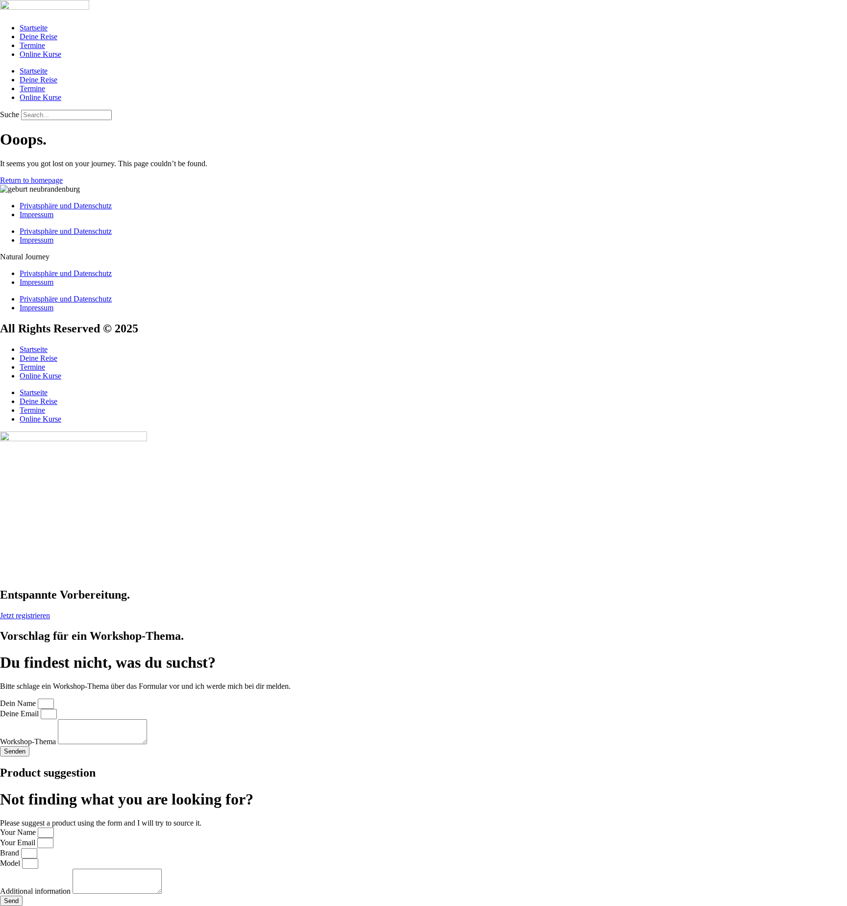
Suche (9, 114)
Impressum (36, 214)
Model (11, 863)
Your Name (19, 832)
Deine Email (20, 713)
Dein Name (19, 703)
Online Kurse (40, 54)
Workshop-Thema (29, 741)
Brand (10, 853)
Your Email (18, 842)
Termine (32, 45)
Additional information (36, 891)
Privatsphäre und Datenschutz (66, 205)
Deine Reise (38, 36)
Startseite (34, 28)
